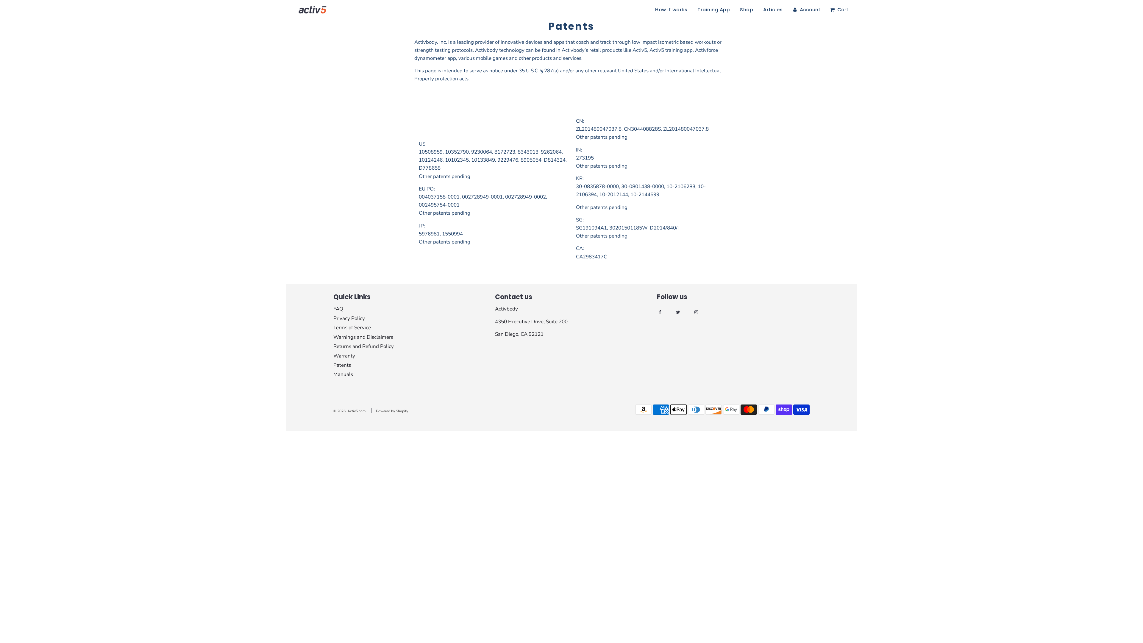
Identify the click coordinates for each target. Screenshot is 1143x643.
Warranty (344, 355)
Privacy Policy (349, 318)
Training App (713, 9)
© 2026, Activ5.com (349, 411)
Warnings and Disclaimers (363, 337)
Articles (773, 9)
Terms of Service (352, 327)
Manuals (343, 374)
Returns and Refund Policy (363, 346)
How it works (671, 9)
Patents (342, 365)
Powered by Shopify (392, 411)
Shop (746, 9)
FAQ (338, 308)
